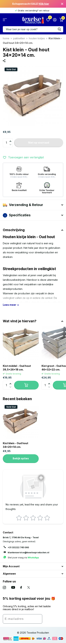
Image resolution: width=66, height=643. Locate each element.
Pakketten (19, 38)
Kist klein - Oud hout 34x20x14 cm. (15, 445)
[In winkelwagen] (26, 385)
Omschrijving (14, 230)
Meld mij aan (52, 620)
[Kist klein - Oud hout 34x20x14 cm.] (21, 421)
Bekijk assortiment (5, 19)
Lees (9, 304)
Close (62, 4)
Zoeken (59, 29)
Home (6, 38)
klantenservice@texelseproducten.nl (28, 552)
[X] (28, 587)
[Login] (54, 20)
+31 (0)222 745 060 (18, 547)
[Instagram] (4, 587)
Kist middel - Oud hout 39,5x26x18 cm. (17, 367)
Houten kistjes (37, 38)
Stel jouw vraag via (23, 557)
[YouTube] (13, 587)
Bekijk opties (21, 458)
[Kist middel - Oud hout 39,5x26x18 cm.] (21, 344)
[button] (11, 139)
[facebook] (21, 587)
